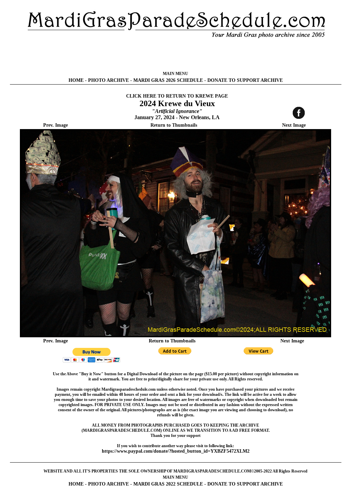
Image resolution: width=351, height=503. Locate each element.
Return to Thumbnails (173, 125)
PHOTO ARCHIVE (108, 80)
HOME (76, 80)
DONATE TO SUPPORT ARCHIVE (245, 80)
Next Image (294, 125)
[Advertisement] (175, 54)
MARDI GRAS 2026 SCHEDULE (168, 80)
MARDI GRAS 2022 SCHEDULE (168, 484)
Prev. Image (55, 125)
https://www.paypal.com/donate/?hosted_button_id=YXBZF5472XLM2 (176, 451)
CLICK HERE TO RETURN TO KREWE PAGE (177, 96)
